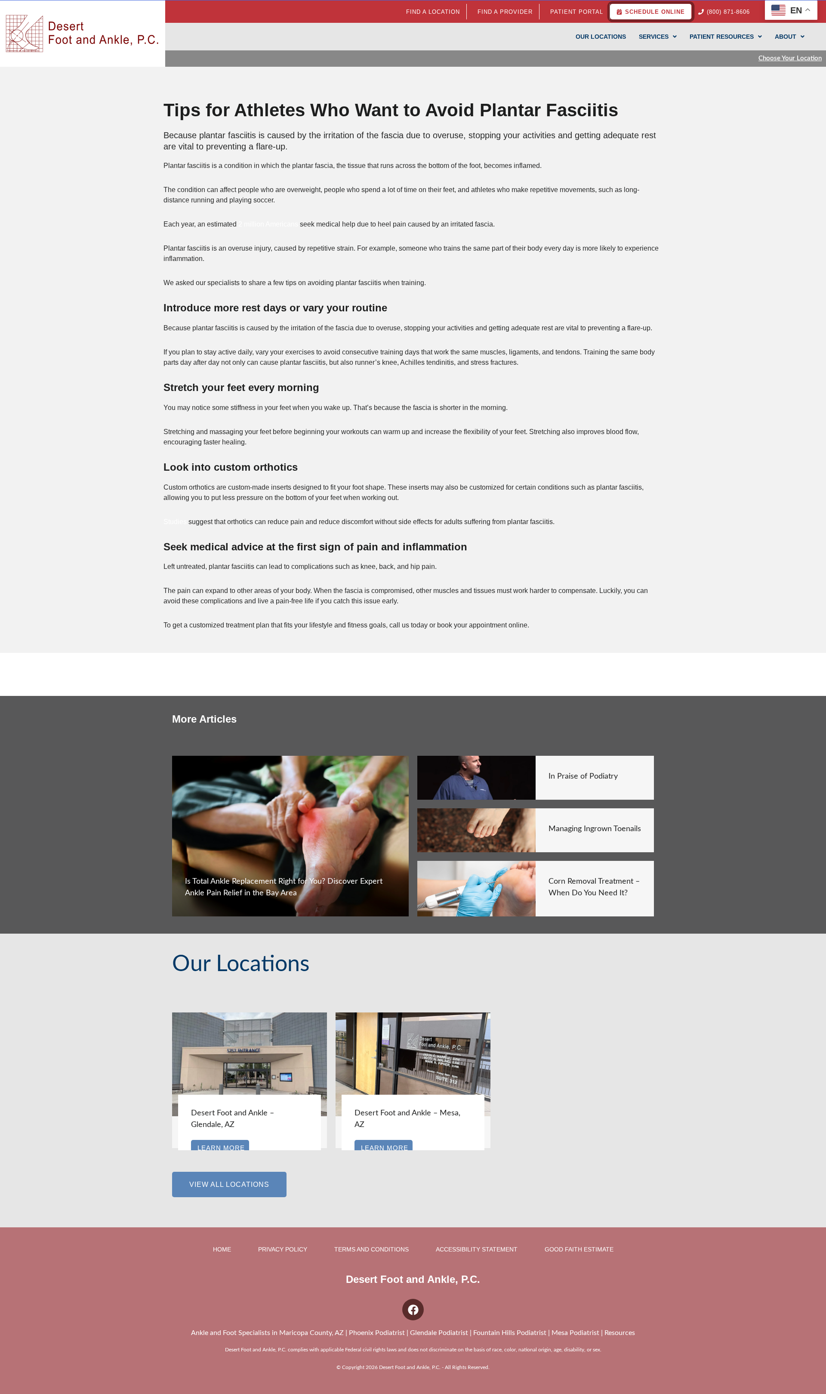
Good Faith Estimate (579, 1249)
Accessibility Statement (477, 1249)
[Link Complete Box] (290, 836)
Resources (619, 1332)
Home (222, 1249)
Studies (175, 521)
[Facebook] (413, 1309)
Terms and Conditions (371, 1249)
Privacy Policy (282, 1249)
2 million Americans (268, 224)
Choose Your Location (790, 58)
